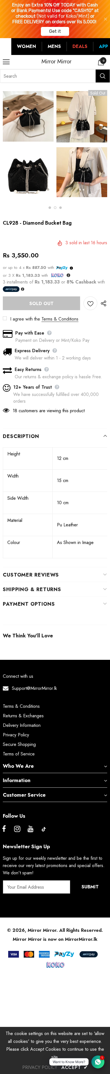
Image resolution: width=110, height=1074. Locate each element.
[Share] (102, 303)
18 (15, 410)
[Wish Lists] (90, 303)
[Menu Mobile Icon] (6, 62)
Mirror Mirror (56, 61)
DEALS (79, 46)
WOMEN (26, 46)
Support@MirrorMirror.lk (34, 688)
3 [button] (60, 207)
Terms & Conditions (59, 319)
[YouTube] (30, 829)
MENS (54, 46)
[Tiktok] (44, 829)
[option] (28, 145)
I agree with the (25, 319)
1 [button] (50, 207)
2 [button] (55, 207)
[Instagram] (17, 829)
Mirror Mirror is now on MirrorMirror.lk (55, 939)
